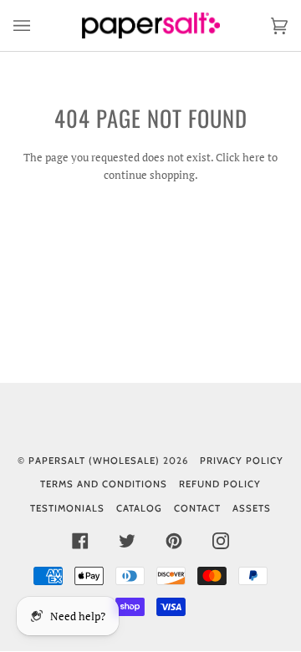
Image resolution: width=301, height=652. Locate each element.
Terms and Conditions (103, 484)
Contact (197, 508)
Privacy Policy (241, 460)
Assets (251, 508)
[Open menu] (38, 25)
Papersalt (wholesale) (94, 460)
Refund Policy (220, 484)
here (253, 157)
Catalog (139, 508)
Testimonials (67, 508)
